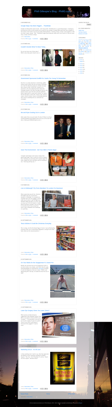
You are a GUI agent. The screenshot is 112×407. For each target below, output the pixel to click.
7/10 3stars (86, 40)
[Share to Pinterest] (47, 39)
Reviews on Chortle (83, 33)
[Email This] (41, 39)
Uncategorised (87, 52)
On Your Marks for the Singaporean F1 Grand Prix (37, 262)
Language (87, 46)
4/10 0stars (86, 39)
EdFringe (82, 43)
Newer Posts (24, 394)
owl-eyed (41, 268)
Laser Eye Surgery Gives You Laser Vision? (35, 310)
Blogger (80, 402)
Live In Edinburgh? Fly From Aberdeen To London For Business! (42, 188)
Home (48, 394)
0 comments (35, 38)
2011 (81, 69)
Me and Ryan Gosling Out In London (33, 112)
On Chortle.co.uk (87, 49)
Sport (88, 51)
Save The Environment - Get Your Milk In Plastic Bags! (38, 150)
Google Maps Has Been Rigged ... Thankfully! (36, 26)
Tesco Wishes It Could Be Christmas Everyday (36, 223)
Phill (26, 38)
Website (80, 54)
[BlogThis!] (42, 39)
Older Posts (71, 394)
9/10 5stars (89, 42)
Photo (32, 68)
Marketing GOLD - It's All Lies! (31, 349)
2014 (81, 63)
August (81, 61)
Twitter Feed (81, 30)
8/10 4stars (81, 42)
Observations (27, 36)
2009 (81, 73)
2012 (81, 67)
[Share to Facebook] (45, 39)
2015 (81, 59)
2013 (81, 65)
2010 (81, 71)
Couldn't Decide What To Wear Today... (33, 47)
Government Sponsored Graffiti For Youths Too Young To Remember (43, 78)
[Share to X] (44, 39)
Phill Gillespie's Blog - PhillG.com (52, 11)
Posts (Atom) (29, 396)
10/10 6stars (81, 39)
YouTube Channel (83, 32)
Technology (80, 52)
